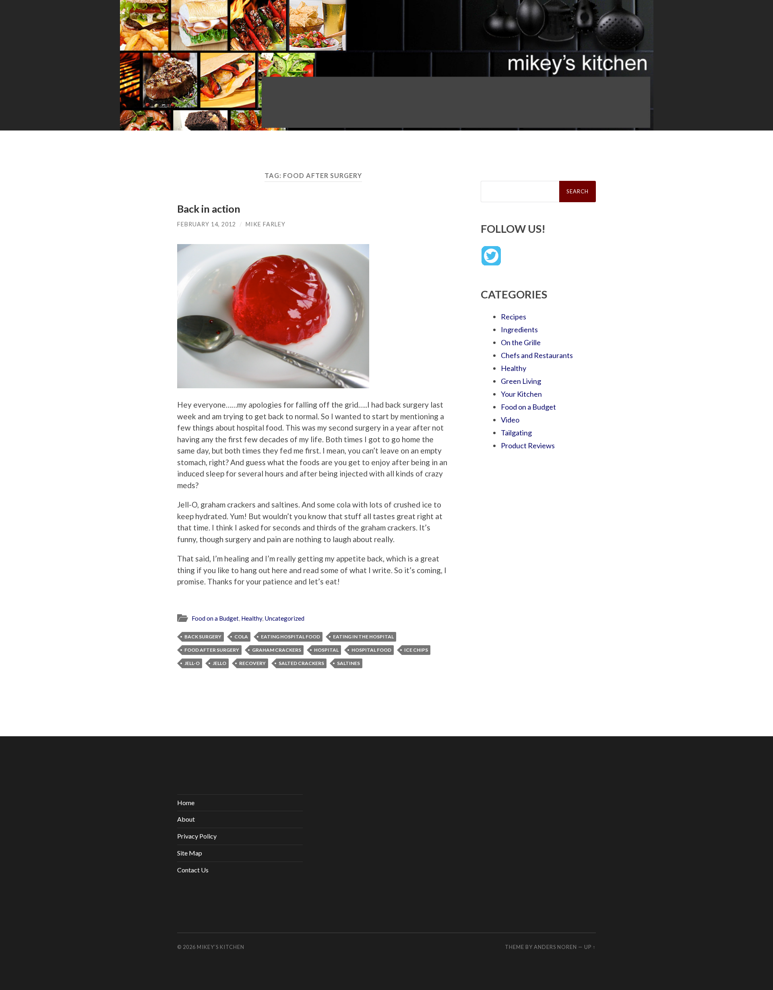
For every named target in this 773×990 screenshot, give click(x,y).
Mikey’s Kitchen (220, 947)
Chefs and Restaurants (537, 355)
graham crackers (276, 650)
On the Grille (521, 342)
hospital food (371, 650)
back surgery (202, 637)
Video (510, 419)
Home (185, 802)
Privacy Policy (197, 836)
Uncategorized (284, 618)
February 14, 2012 (206, 224)
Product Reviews (528, 445)
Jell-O (192, 663)
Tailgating (516, 432)
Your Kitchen (521, 393)
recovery (252, 663)
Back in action (208, 209)
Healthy (251, 618)
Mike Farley (265, 224)
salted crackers (301, 663)
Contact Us (193, 870)
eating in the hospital (363, 637)
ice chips (416, 650)
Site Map (189, 853)
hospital (326, 650)
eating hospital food (290, 637)
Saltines (348, 663)
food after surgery (211, 650)
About (186, 819)
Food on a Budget (215, 618)
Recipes (513, 316)
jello (219, 663)
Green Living (521, 381)
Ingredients (519, 329)
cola (241, 637)
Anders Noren (555, 947)
